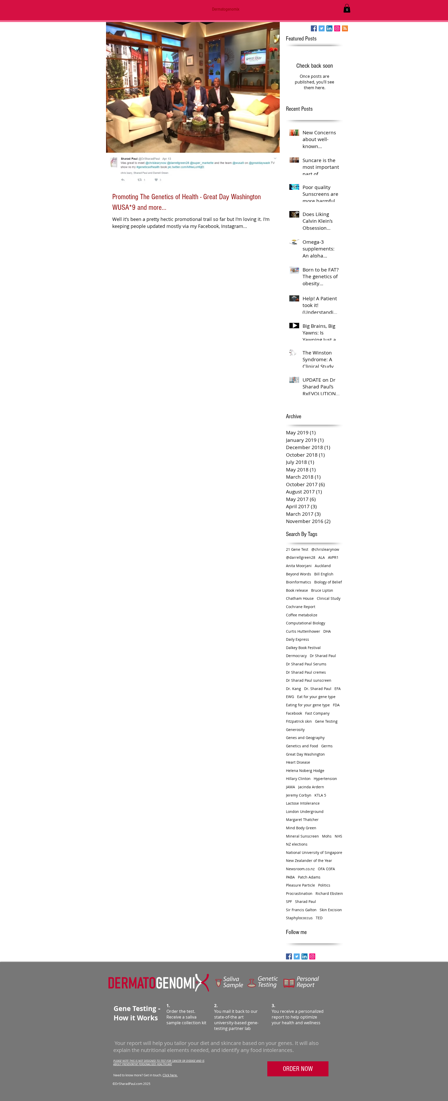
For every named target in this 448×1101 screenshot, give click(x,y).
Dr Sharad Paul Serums (306, 663)
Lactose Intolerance (303, 803)
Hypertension (325, 778)
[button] (347, 8)
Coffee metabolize (301, 614)
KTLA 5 (320, 795)
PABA (290, 877)
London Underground (305, 811)
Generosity (295, 729)
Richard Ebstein (329, 893)
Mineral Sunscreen (302, 836)
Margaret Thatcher (302, 819)
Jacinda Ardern (311, 786)
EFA (337, 688)
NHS (338, 836)
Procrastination (299, 893)
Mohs (327, 836)
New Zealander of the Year (309, 860)
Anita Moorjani (299, 565)
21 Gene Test (297, 549)
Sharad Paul (305, 901)
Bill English (323, 574)
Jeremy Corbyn (298, 795)
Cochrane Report (300, 606)
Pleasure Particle (300, 885)
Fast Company (317, 713)
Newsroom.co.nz (300, 868)
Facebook (294, 713)
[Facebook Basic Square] (314, 28)
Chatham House (300, 598)
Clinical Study (328, 598)
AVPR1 (333, 557)
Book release (297, 590)
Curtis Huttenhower (303, 631)
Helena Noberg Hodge (305, 770)
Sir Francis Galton (301, 909)
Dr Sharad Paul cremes (306, 672)
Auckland (323, 565)
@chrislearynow (325, 549)
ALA (321, 557)
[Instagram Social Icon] (337, 28)
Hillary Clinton (298, 778)
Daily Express (297, 639)
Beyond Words (298, 574)
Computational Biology (305, 623)
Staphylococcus (299, 917)
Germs (327, 745)
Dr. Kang (293, 688)
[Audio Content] (345, 28)
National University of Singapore (314, 852)
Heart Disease (298, 762)
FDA (336, 704)
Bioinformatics (298, 582)
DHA (327, 631)
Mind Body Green (301, 827)
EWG (290, 696)
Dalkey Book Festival (303, 647)
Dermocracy (296, 655)
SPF (289, 901)
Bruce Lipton (322, 590)
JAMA (290, 786)
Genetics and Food (302, 745)
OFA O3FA (326, 868)
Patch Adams (309, 877)
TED (319, 917)
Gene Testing (326, 721)
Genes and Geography (305, 737)
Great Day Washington (305, 754)
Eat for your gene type (316, 696)
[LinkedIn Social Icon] (329, 28)
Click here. (170, 1075)
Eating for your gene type (308, 704)
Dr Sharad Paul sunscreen (308, 680)
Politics (324, 885)
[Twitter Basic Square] (322, 28)
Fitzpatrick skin (299, 721)
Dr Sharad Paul (323, 655)
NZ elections (296, 844)
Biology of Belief (328, 582)
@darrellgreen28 (300, 557)
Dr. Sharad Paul (317, 688)
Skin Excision (331, 909)
